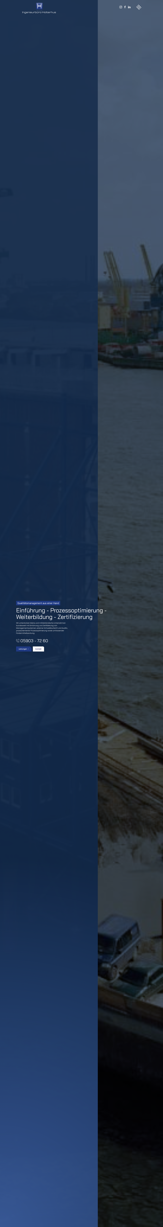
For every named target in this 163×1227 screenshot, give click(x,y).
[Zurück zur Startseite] (39, 8)
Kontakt (38, 649)
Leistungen (23, 649)
